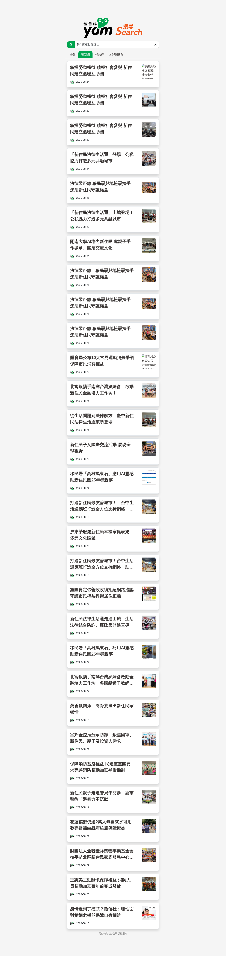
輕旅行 (99, 54)
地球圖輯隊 (116, 54)
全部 (73, 54)
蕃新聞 (85, 54)
